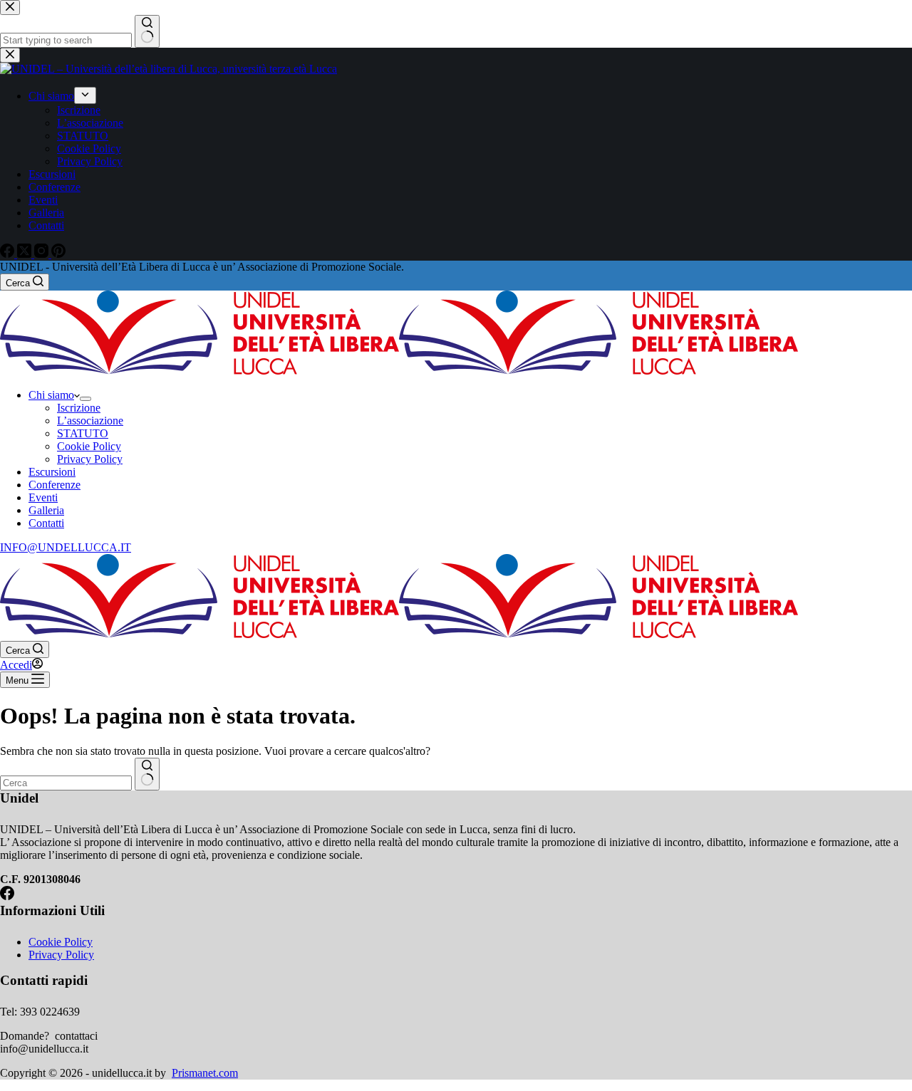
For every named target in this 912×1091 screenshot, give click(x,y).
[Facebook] (7, 896)
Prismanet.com (205, 1073)
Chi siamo (51, 395)
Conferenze (54, 485)
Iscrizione (78, 408)
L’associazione (90, 420)
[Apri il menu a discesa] (85, 399)
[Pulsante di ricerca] (147, 774)
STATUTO (82, 433)
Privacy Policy (90, 459)
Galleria (46, 510)
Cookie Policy (89, 446)
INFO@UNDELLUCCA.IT (65, 547)
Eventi (43, 497)
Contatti (46, 523)
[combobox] (66, 783)
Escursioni (52, 472)
